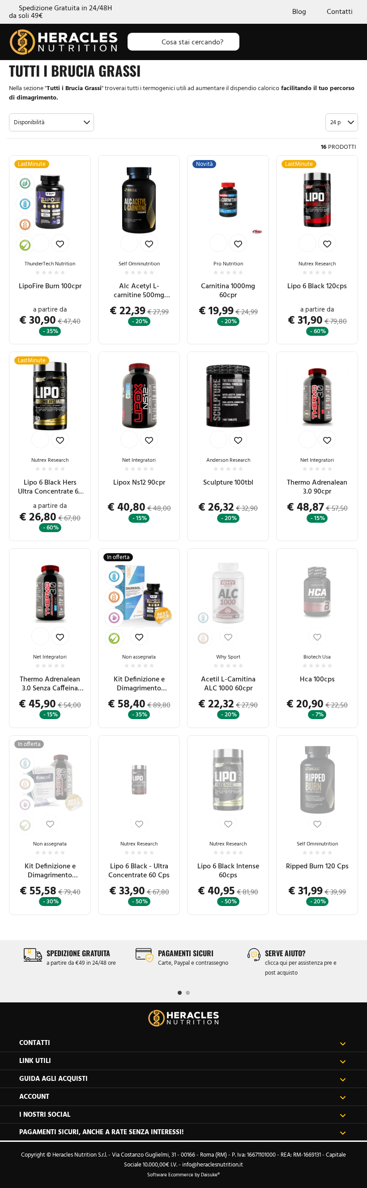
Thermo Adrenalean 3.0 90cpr (317, 486)
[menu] (350, 41)
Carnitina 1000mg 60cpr (228, 290)
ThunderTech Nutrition (50, 263)
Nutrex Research (317, 263)
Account (34, 1096)
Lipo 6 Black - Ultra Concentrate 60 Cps (139, 870)
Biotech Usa (317, 657)
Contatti (340, 12)
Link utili (35, 1060)
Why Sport (228, 657)
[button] (51, 122)
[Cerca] (142, 42)
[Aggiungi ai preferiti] (60, 243)
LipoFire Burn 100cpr (50, 286)
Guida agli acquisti (53, 1078)
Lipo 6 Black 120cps (317, 286)
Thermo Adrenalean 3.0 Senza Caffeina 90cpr (50, 684)
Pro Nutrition (228, 263)
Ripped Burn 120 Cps (317, 866)
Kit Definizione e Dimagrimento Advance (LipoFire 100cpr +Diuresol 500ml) (139, 684)
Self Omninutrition (139, 263)
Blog (299, 12)
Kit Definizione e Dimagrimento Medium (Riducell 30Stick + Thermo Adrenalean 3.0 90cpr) (50, 871)
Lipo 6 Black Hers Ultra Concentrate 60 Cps (50, 487)
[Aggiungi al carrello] (40, 243)
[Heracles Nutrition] (183, 1018)
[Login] (294, 41)
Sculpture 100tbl (228, 482)
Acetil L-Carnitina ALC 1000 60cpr (228, 683)
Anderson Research (228, 460)
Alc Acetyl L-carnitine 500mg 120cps (139, 290)
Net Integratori (139, 460)
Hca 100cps (317, 679)
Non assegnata (139, 657)
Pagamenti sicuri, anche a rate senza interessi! (101, 1131)
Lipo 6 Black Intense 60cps (228, 870)
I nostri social (44, 1114)
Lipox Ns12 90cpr (139, 482)
